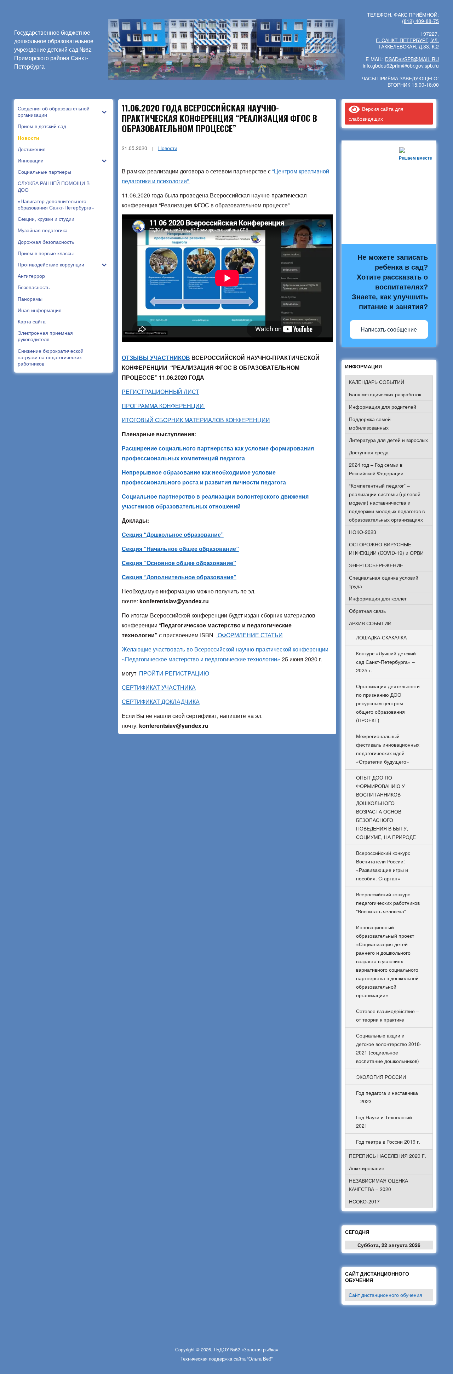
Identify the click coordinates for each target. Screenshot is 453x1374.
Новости (167, 147)
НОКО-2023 (362, 531)
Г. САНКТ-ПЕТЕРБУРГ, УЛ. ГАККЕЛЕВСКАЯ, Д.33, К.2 (407, 43)
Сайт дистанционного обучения (385, 1294)
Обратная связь (367, 610)
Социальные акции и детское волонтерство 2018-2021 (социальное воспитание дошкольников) (389, 1048)
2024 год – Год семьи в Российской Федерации (376, 469)
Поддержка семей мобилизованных (370, 423)
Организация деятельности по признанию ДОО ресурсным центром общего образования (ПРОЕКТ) (388, 703)
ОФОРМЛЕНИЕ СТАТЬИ (249, 635)
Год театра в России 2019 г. (388, 1141)
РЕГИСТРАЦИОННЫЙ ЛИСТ (160, 391)
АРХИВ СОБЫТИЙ (370, 623)
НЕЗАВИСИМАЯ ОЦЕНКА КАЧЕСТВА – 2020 (378, 1184)
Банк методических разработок (385, 394)
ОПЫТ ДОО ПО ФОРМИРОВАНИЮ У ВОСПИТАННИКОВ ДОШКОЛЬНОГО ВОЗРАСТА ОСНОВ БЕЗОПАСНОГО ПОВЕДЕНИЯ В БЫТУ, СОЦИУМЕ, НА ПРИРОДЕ (386, 807)
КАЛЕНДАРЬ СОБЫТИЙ (376, 381)
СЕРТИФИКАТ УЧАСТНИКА (159, 687)
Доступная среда (369, 452)
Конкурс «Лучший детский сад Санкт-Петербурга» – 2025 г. (386, 662)
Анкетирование (366, 1168)
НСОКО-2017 (364, 1201)
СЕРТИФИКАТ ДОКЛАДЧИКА (161, 701)
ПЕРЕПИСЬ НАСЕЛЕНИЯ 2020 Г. (387, 1155)
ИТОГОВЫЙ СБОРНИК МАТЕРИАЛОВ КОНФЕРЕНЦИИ (196, 420)
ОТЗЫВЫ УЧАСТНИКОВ (156, 357)
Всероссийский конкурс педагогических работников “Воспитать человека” (388, 903)
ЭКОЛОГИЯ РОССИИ (381, 1076)
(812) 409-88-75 (420, 20)
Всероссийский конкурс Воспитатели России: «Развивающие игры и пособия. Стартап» (383, 865)
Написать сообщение (389, 330)
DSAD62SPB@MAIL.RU (412, 59)
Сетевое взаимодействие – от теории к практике (387, 1015)
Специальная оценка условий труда (383, 582)
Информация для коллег (378, 598)
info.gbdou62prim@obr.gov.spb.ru (401, 65)
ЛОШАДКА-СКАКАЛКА (381, 637)
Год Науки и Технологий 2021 (384, 1121)
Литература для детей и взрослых (388, 439)
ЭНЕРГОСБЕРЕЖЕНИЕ (376, 565)
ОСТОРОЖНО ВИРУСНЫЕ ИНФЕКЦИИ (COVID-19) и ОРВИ (386, 548)
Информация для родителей (382, 406)
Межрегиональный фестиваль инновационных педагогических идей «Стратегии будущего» (387, 748)
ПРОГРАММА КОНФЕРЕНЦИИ (163, 406)
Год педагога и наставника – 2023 (387, 1097)
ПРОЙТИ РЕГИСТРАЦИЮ (174, 673)
